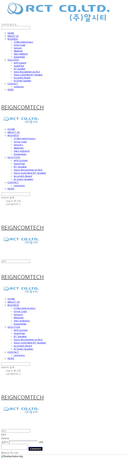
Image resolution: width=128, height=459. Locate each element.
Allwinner (18, 50)
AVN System (20, 62)
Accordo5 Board (22, 77)
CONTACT (12, 83)
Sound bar (19, 65)
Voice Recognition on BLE (27, 71)
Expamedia (19, 56)
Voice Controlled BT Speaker (28, 74)
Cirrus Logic (20, 44)
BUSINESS (12, 38)
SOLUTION (13, 59)
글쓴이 (4, 442)
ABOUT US (13, 35)
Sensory (18, 47)
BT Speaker (19, 68)
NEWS (10, 89)
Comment (35, 448)
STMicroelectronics (23, 41)
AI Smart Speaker (22, 80)
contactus (19, 86)
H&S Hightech (21, 53)
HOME (10, 32)
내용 (41, 442)
